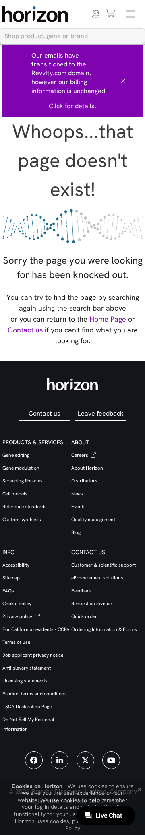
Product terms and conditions (34, 694)
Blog (76, 532)
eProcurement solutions (97, 578)
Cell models (14, 494)
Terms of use (16, 642)
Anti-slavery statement (26, 668)
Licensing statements (25, 681)
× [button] (139, 788)
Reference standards (24, 506)
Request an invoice (91, 603)
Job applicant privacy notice (32, 655)
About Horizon (87, 468)
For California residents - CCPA (36, 629)
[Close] (123, 80)
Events (78, 506)
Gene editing (15, 455)
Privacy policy (17, 616)
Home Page (107, 319)
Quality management (93, 519)
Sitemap (11, 578)
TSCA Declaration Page (27, 706)
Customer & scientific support (103, 565)
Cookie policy (16, 603)
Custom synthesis (21, 519)
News (77, 494)
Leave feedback (101, 413)
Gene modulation (20, 468)
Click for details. (72, 106)
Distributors (84, 481)
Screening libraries (22, 481)
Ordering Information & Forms (104, 629)
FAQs (8, 591)
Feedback (81, 591)
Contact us (25, 329)
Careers (80, 455)
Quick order (84, 616)
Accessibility (15, 565)
